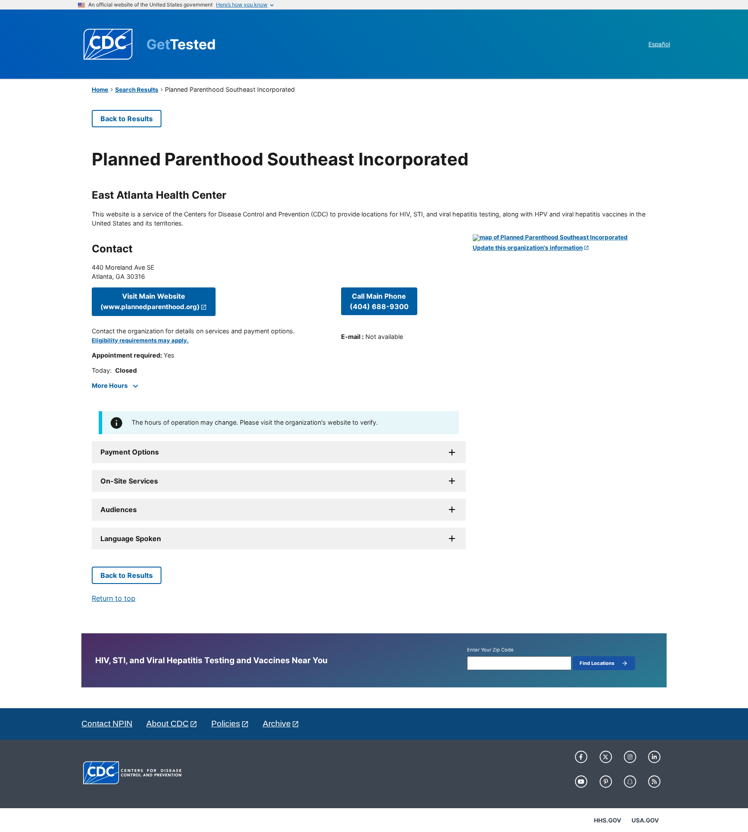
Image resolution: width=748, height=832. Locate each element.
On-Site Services (129, 481)
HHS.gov (607, 820)
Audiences (118, 509)
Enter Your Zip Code (490, 650)
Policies (225, 723)
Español (659, 44)
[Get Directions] (564, 237)
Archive (277, 723)
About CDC (167, 723)
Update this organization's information (528, 248)
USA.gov (645, 820)
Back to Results (126, 118)
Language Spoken (130, 538)
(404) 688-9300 (379, 301)
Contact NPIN (106, 723)
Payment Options (129, 452)
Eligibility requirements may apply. (140, 340)
